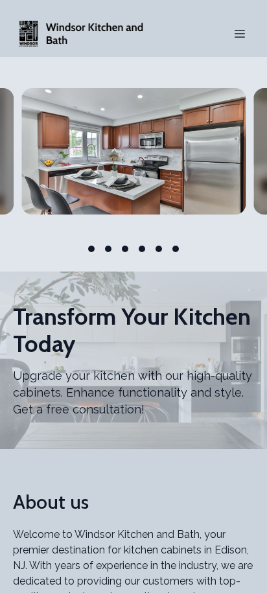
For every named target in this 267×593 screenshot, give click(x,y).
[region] (133, 151)
